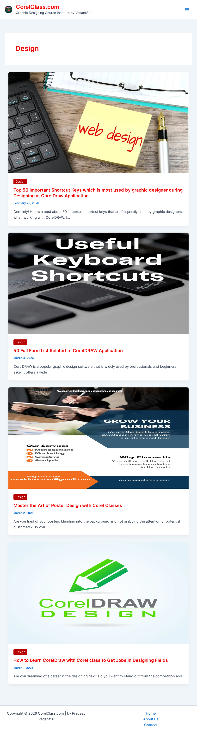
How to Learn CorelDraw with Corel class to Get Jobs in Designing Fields (90, 660)
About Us (151, 719)
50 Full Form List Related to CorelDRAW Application (68, 350)
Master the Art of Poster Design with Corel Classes (67, 505)
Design (20, 181)
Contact (150, 725)
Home (151, 713)
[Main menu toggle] (187, 10)
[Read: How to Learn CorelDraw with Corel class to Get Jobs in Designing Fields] (98, 592)
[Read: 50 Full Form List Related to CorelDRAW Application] (98, 283)
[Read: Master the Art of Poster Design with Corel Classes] (98, 438)
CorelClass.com (37, 6)
